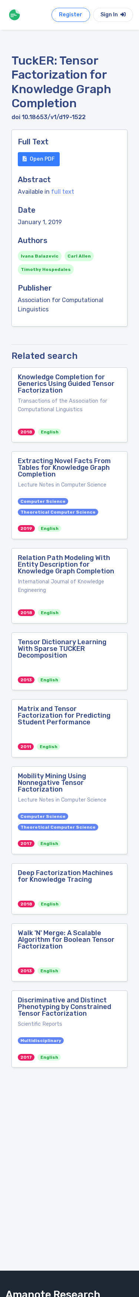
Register (70, 15)
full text (62, 191)
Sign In (109, 15)
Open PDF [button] (42, 159)
